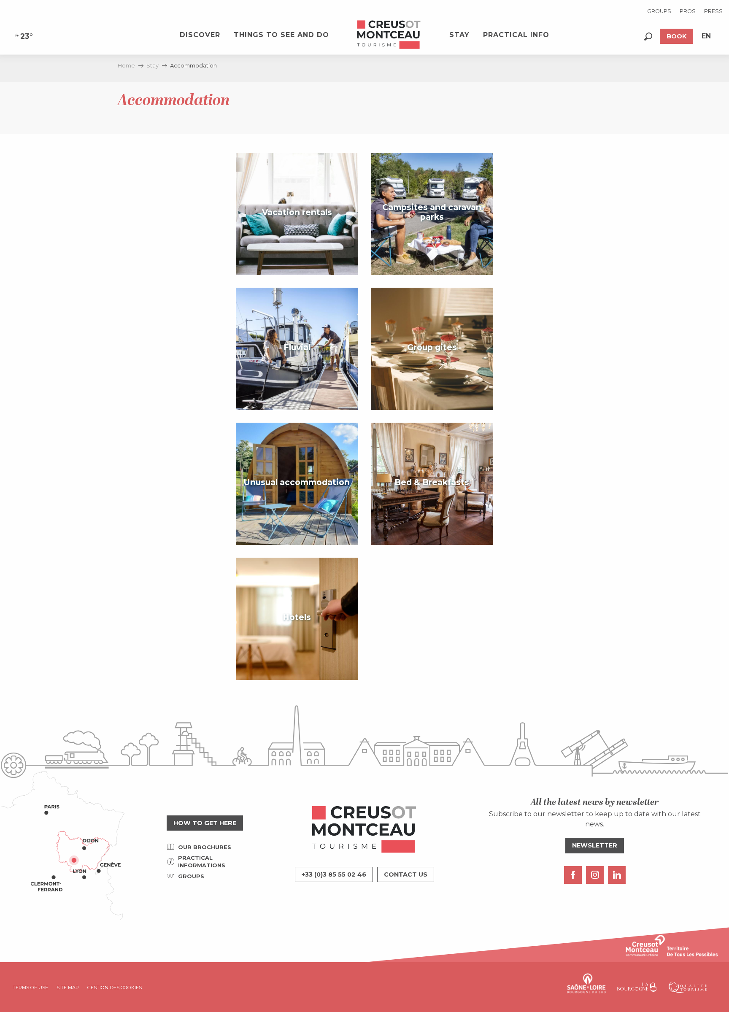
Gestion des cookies (114, 987)
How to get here (204, 823)
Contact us (405, 874)
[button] (648, 36)
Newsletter (594, 845)
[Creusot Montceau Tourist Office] (389, 35)
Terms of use (30, 987)
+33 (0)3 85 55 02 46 (334, 874)
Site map (68, 987)
